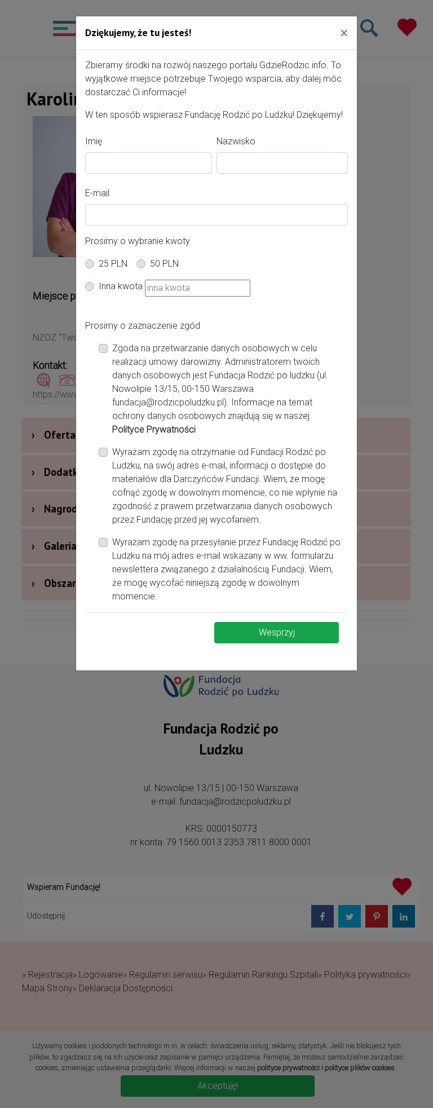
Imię (93, 141)
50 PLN (164, 263)
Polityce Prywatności (154, 429)
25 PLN (113, 263)
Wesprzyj (277, 632)
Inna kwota (121, 286)
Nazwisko (235, 141)
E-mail (97, 193)
